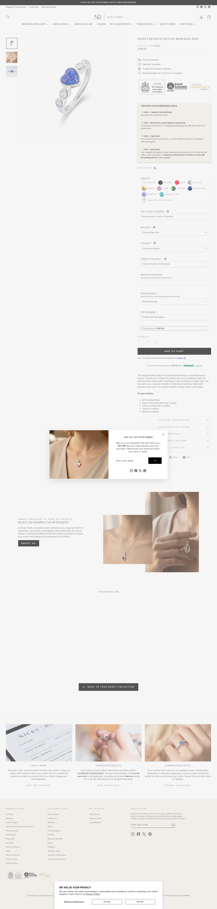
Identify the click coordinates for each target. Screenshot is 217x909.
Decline (140, 901)
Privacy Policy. (93, 894)
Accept (106, 901)
